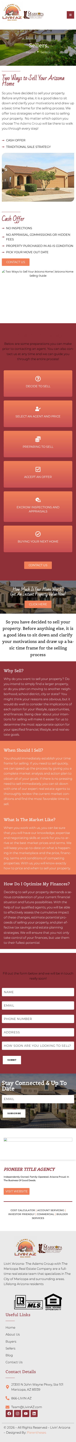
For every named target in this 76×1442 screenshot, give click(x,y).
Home (31, 52)
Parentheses (36, 1432)
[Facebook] (9, 1413)
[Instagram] (17, 1413)
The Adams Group (28, 123)
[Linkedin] (34, 1413)
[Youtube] (26, 1413)
